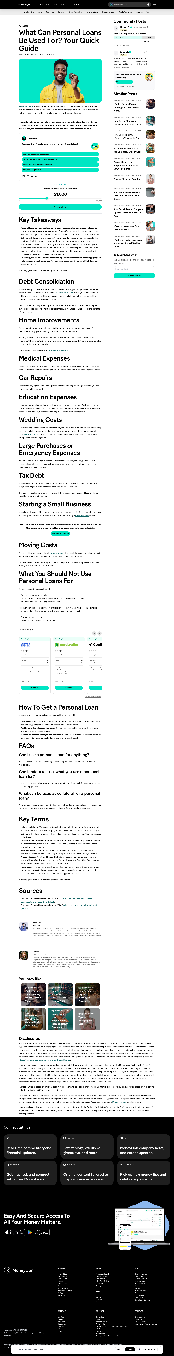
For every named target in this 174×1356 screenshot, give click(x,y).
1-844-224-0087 (140, 1322)
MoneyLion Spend (102, 1274)
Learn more (38, 1349)
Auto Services (140, 1286)
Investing (99, 1283)
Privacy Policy (100, 1324)
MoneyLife (61, 1322)
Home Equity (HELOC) (65, 1291)
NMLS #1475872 (104, 1344)
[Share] (36, 176)
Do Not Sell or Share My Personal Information (112, 1326)
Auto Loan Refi (140, 1283)
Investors (61, 1326)
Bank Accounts (101, 1276)
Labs (59, 1329)
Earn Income (100, 1279)
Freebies (99, 1300)
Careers (60, 1319)
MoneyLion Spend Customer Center (108, 1336)
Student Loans (63, 1288)
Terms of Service (78, 1344)
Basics (42, 22)
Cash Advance (63, 1279)
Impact (60, 1331)
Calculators (62, 1324)
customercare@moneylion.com (146, 1324)
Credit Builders (63, 1283)
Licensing (99, 1331)
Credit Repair (139, 1298)
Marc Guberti (31, 54)
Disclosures (117, 1344)
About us (61, 1317)
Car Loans (61, 1295)
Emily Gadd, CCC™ (52, 54)
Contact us (100, 1317)
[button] (146, 1349)
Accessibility (100, 1334)
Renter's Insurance (141, 1293)
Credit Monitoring (141, 1274)
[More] (96, 138)
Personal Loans (31, 22)
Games (98, 1297)
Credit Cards (62, 1276)
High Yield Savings (102, 1281)
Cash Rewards (101, 1302)
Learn (21, 22)
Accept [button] (130, 1349)
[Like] (23, 176)
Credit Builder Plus (64, 1286)
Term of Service (101, 1322)
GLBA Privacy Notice (103, 1329)
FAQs (98, 1319)
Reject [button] (119, 1349)
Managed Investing (102, 1286)
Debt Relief (139, 1276)
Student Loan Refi (141, 1279)
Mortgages (61, 1293)
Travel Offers (139, 1295)
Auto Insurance (140, 1281)
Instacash (61, 1281)
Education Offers (140, 1291)
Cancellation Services (142, 1300)
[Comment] (28, 176)
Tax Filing (138, 1288)
